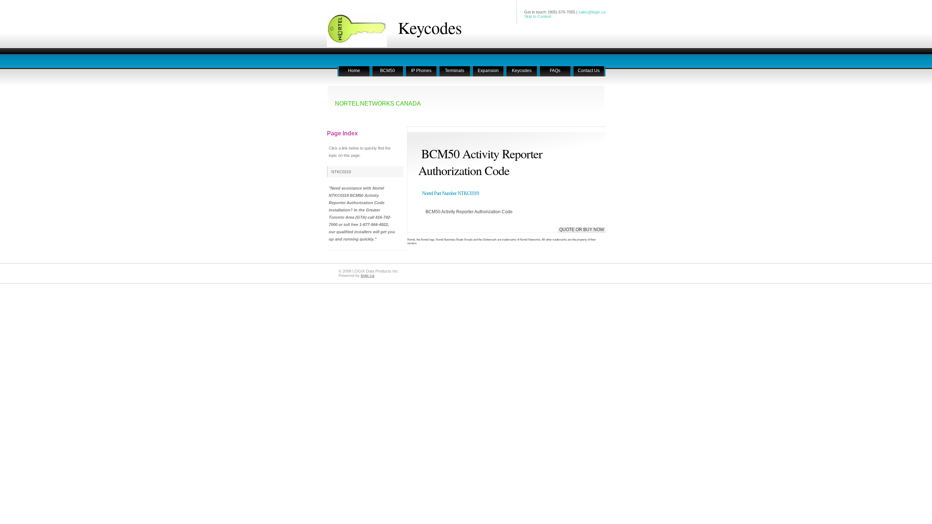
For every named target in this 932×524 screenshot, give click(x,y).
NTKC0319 (341, 172)
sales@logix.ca (591, 12)
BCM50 (387, 70)
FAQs (555, 70)
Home (354, 70)
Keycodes (430, 27)
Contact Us (589, 70)
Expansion (488, 70)
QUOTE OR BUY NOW (581, 229)
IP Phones (421, 70)
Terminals (454, 70)
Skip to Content (537, 16)
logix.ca (367, 275)
